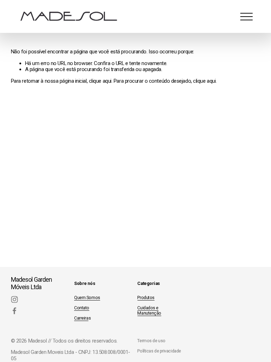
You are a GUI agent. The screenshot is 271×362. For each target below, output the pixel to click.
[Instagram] (14, 299)
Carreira (81, 318)
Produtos (145, 297)
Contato (81, 307)
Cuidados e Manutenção (149, 310)
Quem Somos (87, 297)
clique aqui (100, 81)
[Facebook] (14, 310)
